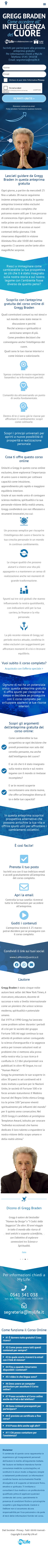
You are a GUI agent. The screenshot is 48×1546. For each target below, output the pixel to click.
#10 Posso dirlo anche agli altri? (23, 1425)
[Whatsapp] (24, 964)
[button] (44, 4)
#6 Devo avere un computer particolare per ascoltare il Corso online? (20, 1386)
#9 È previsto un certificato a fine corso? (22, 1417)
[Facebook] (16, 964)
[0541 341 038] (24, 1288)
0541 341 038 (24, 1295)
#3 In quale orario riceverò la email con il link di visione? (23, 1358)
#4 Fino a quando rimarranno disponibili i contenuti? (20, 1368)
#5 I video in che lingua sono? (21, 1376)
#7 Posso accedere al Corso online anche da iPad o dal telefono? (23, 1398)
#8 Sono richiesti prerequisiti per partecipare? (22, 1407)
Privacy (20, 1530)
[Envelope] (31, 964)
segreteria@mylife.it (24, 1312)
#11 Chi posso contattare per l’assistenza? (20, 1434)
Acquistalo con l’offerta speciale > (24, 668)
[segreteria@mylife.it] (24, 1305)
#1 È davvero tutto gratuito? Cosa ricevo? (22, 1339)
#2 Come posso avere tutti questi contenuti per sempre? (22, 1349)
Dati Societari (8, 1530)
